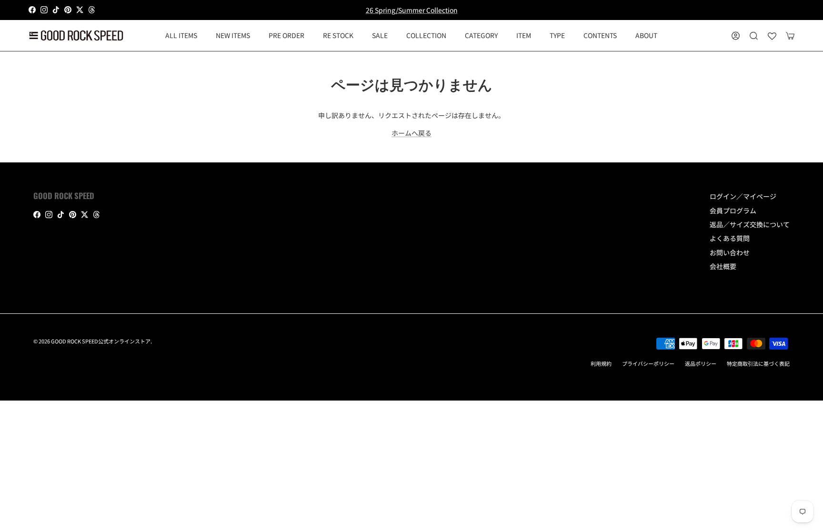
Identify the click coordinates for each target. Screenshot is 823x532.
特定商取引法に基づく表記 (758, 363)
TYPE (557, 35)
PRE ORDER (286, 35)
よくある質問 (730, 238)
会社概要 (723, 266)
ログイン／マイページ (743, 196)
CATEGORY (481, 35)
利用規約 (601, 363)
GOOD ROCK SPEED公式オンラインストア (101, 341)
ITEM (523, 35)
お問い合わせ (730, 252)
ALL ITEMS (181, 35)
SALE (380, 35)
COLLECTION (426, 35)
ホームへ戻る (411, 133)
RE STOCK (338, 35)
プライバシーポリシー (648, 363)
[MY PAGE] (736, 35)
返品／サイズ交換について (750, 224)
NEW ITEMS (233, 35)
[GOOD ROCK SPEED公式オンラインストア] (76, 35)
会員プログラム (733, 210)
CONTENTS (600, 35)
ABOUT (646, 35)
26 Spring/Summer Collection (412, 10)
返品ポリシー (700, 363)
